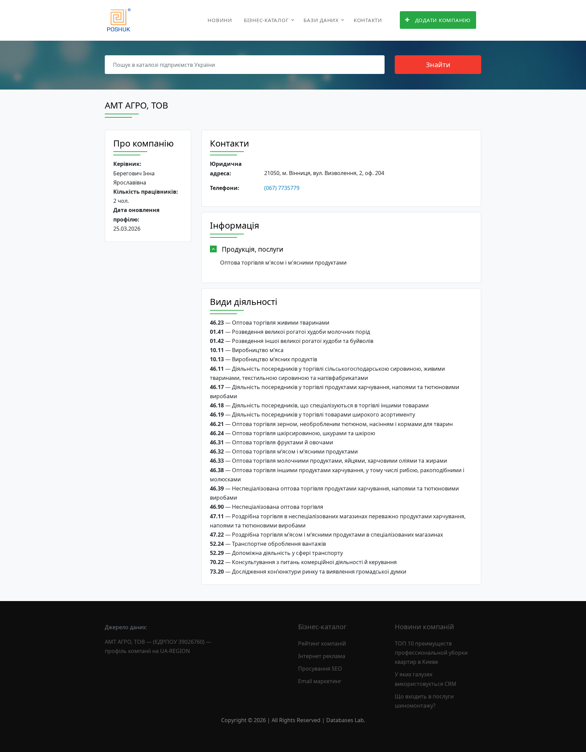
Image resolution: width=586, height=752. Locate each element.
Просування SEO (320, 668)
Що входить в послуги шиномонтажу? (424, 701)
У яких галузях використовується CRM (425, 679)
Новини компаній (424, 626)
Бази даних (321, 20)
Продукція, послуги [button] (252, 249)
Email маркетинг (319, 681)
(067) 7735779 (281, 188)
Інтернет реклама (321, 656)
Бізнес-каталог (266, 20)
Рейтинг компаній (322, 643)
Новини (220, 20)
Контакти (368, 20)
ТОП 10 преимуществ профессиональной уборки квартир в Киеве (431, 653)
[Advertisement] (148, 352)
